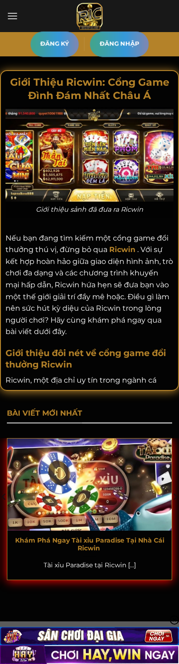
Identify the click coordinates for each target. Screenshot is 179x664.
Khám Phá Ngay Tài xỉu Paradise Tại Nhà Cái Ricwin (89, 544)
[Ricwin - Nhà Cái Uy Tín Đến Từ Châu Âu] (89, 16)
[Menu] (12, 16)
